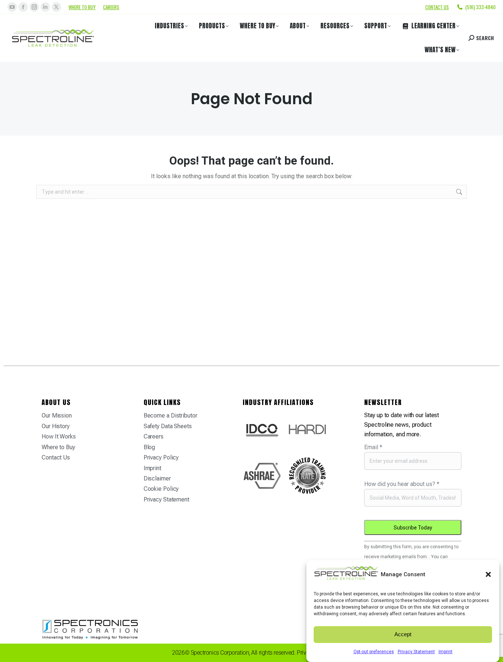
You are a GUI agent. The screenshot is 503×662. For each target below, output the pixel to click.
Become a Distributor (170, 415)
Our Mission (57, 415)
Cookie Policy (161, 488)
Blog (149, 447)
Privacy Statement (416, 651)
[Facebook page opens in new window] (23, 7)
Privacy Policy (161, 457)
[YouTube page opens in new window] (12, 7)
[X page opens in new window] (56, 7)
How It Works (59, 436)
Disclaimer (157, 478)
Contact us (437, 7)
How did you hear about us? (401, 483)
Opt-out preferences (373, 651)
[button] (488, 574)
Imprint (446, 651)
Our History (56, 426)
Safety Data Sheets (168, 426)
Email (373, 447)
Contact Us (56, 457)
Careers (111, 7)
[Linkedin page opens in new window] (45, 7)
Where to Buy (82, 7)
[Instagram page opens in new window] (34, 7)
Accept (402, 634)
